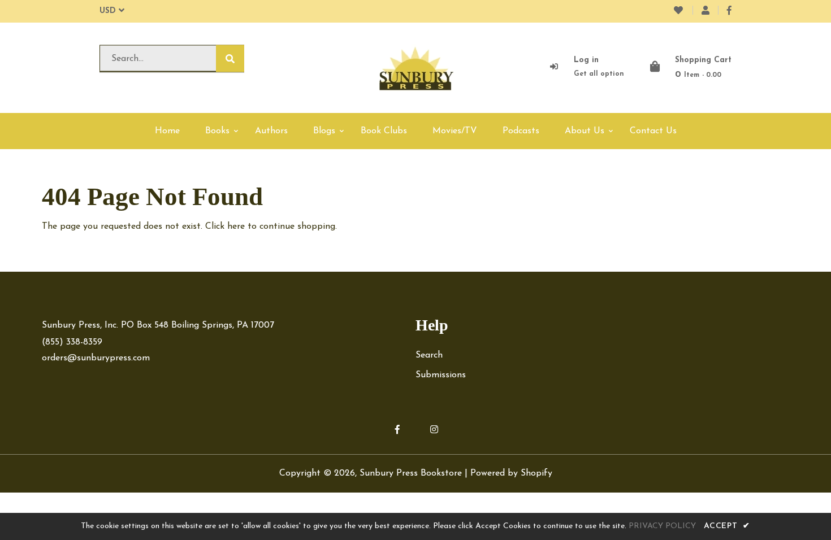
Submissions (441, 375)
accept (727, 526)
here (236, 226)
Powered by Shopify (511, 473)
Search (429, 355)
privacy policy (662, 526)
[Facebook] (729, 11)
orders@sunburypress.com (96, 358)
